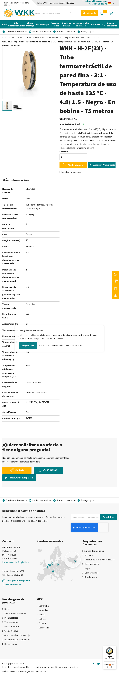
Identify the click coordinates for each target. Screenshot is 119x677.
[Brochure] (115, 295)
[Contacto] (115, 281)
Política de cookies (73, 345)
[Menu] (114, 647)
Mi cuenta (91, 12)
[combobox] (52, 13)
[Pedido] (115, 288)
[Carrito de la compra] (115, 274)
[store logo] (12, 12)
